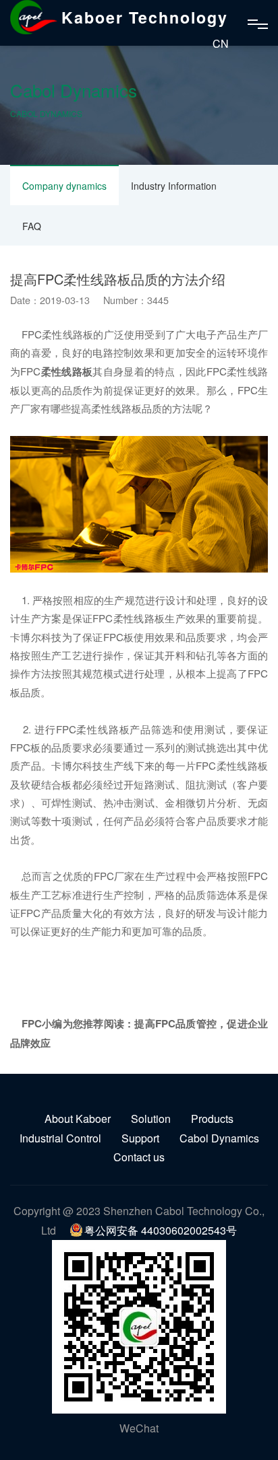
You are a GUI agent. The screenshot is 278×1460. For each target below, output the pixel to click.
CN (221, 43)
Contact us (139, 1157)
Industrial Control (60, 1138)
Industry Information (174, 185)
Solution (151, 1118)
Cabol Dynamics (219, 1138)
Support (140, 1138)
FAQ (31, 226)
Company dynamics (64, 185)
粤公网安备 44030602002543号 (160, 1230)
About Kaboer (78, 1118)
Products (212, 1118)
